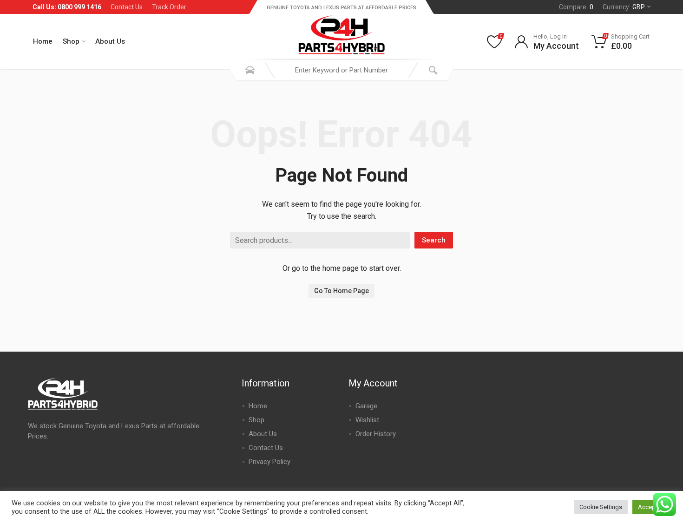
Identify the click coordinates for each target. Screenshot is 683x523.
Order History (375, 434)
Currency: (624, 7)
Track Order (169, 7)
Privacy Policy (269, 462)
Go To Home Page (341, 290)
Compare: (576, 7)
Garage (366, 406)
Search (434, 240)
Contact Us (127, 7)
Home (43, 41)
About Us (110, 41)
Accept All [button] (652, 506)
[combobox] (341, 70)
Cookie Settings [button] (600, 506)
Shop (71, 41)
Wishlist (367, 420)
